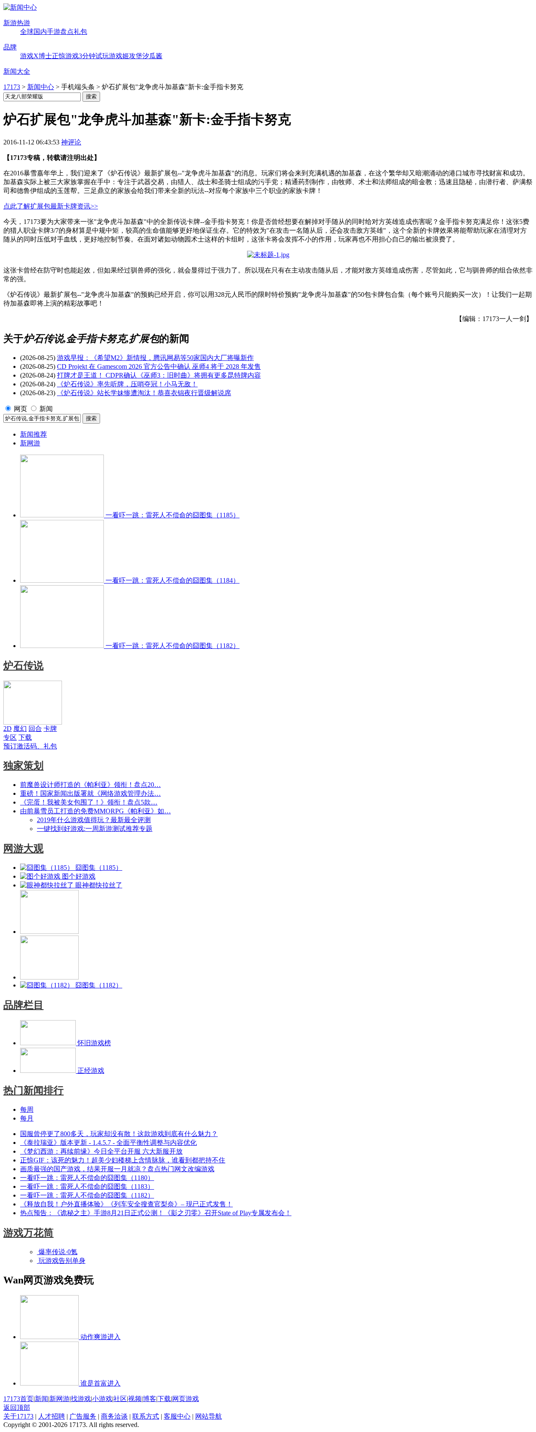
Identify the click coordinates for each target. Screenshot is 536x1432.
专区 (10, 737)
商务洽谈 (114, 1416)
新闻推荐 (33, 434)
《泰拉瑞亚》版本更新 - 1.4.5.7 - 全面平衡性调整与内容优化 (108, 1142)
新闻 (46, 408)
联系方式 (145, 1416)
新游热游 (16, 22)
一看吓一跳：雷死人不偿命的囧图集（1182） (87, 1195)
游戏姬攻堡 (125, 55)
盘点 (67, 31)
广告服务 (83, 1416)
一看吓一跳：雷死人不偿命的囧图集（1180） (87, 1177)
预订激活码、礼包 (30, 746)
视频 (135, 1398)
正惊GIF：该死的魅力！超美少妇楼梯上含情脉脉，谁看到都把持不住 (122, 1160)
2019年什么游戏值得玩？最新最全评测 (94, 819)
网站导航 (208, 1416)
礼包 (80, 31)
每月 (27, 1118)
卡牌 (50, 728)
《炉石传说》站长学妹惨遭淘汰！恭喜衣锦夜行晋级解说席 (144, 392)
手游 (53, 31)
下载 (25, 737)
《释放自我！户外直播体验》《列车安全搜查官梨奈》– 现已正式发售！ (126, 1204)
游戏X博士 (36, 55)
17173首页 (18, 1398)
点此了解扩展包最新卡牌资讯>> (50, 206)
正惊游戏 (65, 55)
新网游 (30, 443)
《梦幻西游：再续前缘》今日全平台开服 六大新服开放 (101, 1151)
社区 (120, 1398)
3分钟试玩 (94, 55)
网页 (20, 408)
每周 (27, 1109)
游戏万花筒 (28, 1232)
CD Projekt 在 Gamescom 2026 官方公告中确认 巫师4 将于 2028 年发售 (159, 366)
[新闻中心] (20, 7)
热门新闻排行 (33, 1090)
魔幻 (20, 728)
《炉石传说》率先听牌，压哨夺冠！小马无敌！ (127, 384)
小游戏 (102, 1398)
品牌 (10, 47)
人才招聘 (51, 1416)
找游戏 (81, 1398)
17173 (11, 86)
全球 (27, 31)
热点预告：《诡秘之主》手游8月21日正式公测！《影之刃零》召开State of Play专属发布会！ (155, 1212)
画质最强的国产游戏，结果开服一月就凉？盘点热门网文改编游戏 (117, 1168)
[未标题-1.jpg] (268, 254)
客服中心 (177, 1416)
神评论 (71, 142)
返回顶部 (16, 1407)
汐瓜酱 (152, 55)
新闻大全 (16, 71)
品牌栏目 (23, 1005)
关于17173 (18, 1416)
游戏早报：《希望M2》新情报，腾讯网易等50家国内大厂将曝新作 (155, 357)
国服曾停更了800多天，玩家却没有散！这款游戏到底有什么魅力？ (119, 1133)
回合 (35, 728)
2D (7, 728)
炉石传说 (23, 665)
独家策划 (23, 765)
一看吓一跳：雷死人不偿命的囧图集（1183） (87, 1186)
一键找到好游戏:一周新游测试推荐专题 (94, 828)
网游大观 (23, 848)
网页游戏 (185, 1398)
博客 (149, 1398)
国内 (40, 31)
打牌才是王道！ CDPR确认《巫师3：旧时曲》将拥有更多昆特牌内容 (159, 375)
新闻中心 (40, 86)
